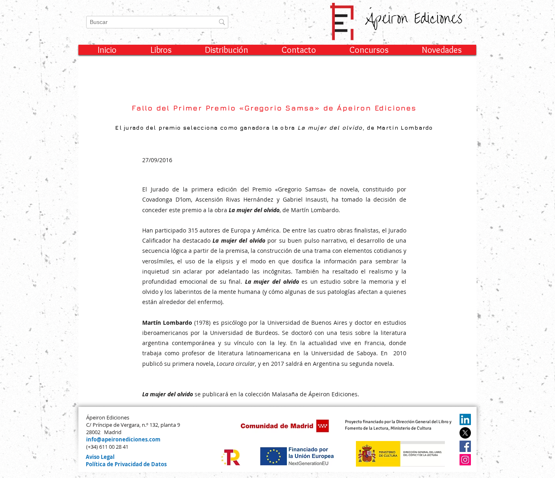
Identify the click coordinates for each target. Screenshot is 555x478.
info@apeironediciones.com (123, 439)
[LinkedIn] (465, 419)
